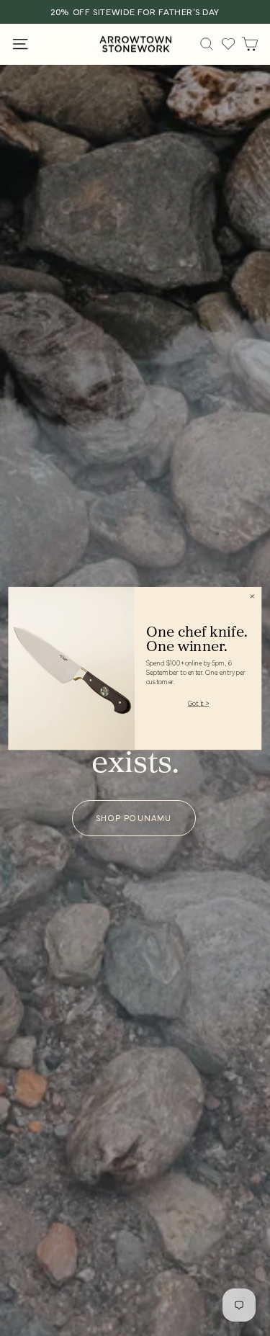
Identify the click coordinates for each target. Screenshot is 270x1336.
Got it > (198, 702)
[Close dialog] (252, 595)
